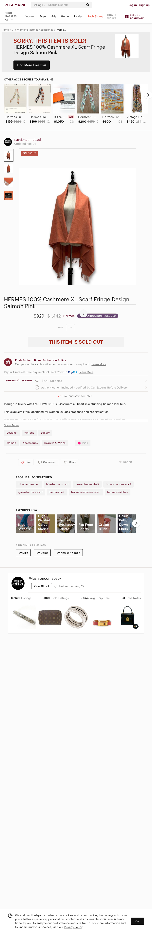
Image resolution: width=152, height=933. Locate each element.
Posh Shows (95, 16)
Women (30, 16)
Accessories (30, 443)
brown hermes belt (87, 484)
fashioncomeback (28, 140)
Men (43, 16)
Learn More (86, 372)
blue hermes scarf (57, 484)
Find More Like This (31, 65)
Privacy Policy (73, 927)
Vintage (29, 432)
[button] (40, 5)
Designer (12, 432)
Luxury (45, 432)
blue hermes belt (28, 484)
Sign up (144, 5)
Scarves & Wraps (54, 443)
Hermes (69, 316)
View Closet (41, 586)
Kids (53, 16)
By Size (23, 553)
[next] (148, 95)
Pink (85, 443)
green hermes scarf (30, 492)
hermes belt (56, 492)
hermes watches (117, 492)
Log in (132, 5)
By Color (42, 553)
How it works (111, 16)
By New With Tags (68, 553)
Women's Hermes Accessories (35, 29)
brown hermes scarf (118, 484)
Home (65, 16)
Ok (137, 921)
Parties (78, 16)
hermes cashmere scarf (86, 492)
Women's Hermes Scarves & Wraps (61, 29)
